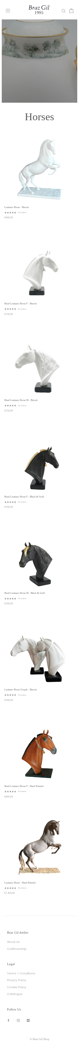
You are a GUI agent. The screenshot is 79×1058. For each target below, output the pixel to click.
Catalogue (14, 994)
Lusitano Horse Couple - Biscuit (20, 689)
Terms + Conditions (21, 973)
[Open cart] (71, 11)
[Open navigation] (8, 10)
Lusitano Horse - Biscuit (16, 207)
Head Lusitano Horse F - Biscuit (20, 303)
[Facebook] (8, 1020)
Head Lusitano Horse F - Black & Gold (24, 496)
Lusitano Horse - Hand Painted (20, 882)
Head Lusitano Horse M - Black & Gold (24, 593)
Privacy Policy (16, 980)
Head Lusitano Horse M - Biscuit (21, 400)
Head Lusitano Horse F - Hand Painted (23, 786)
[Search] (64, 10)
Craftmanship (17, 949)
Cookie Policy (16, 987)
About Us (13, 942)
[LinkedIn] (28, 1020)
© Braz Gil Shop (39, 1039)
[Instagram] (18, 1020)
